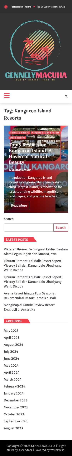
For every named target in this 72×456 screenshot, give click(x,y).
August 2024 (13, 344)
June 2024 (11, 358)
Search (9, 219)
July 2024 (11, 351)
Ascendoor (25, 450)
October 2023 (14, 414)
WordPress (57, 450)
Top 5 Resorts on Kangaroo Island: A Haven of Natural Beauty (30, 153)
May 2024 (11, 365)
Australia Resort (19, 132)
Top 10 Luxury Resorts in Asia (47, 7)
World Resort (17, 137)
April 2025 (11, 338)
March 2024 (13, 379)
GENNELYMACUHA (21, 170)
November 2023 (16, 407)
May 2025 (11, 331)
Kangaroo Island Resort (45, 132)
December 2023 (15, 400)
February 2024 (14, 386)
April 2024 (12, 372)
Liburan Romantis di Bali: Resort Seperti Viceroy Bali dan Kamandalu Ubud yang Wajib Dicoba (33, 265)
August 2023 (13, 428)
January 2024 (14, 393)
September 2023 (16, 421)
